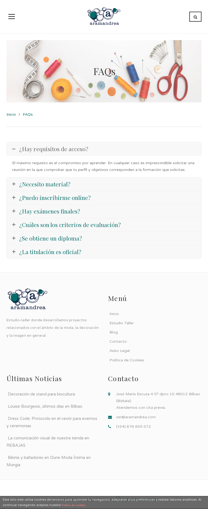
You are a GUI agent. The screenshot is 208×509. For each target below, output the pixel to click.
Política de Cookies (126, 360)
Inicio (11, 114)
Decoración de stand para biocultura (41, 394)
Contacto (118, 341)
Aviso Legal (119, 350)
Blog (113, 332)
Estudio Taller (121, 323)
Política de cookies (73, 505)
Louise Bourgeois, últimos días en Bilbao (45, 406)
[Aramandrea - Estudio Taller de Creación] (104, 16)
